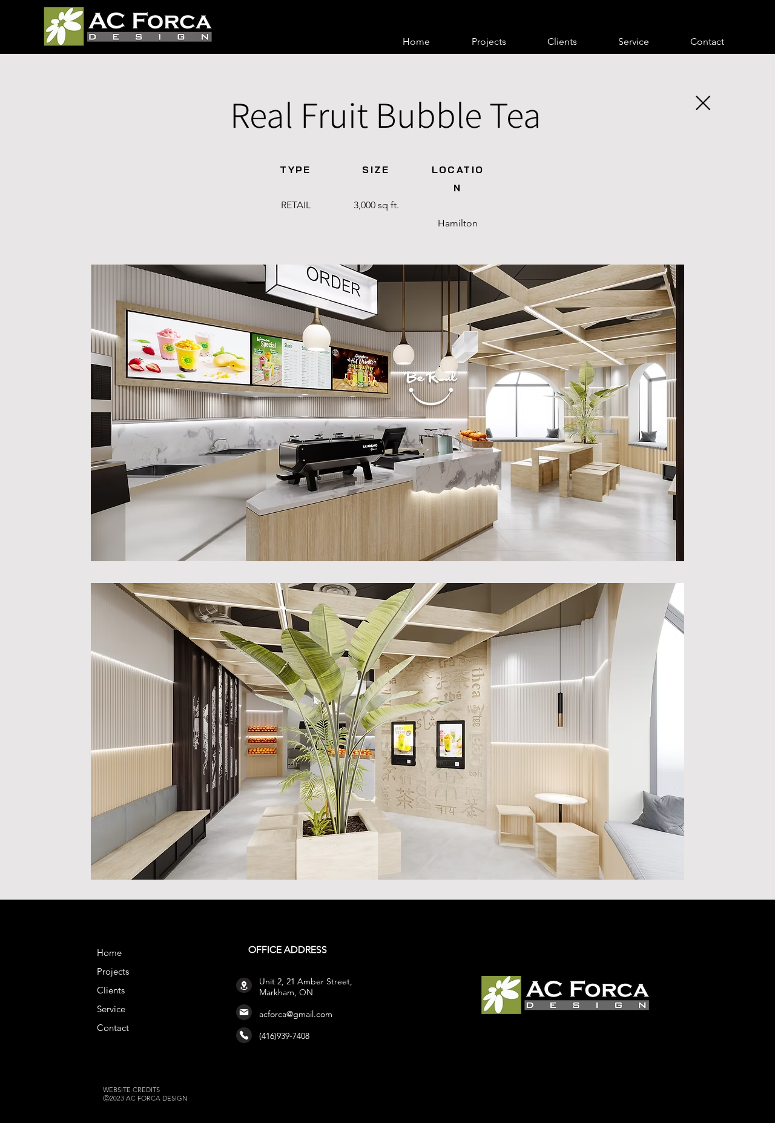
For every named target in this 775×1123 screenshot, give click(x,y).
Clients (111, 990)
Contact (113, 1027)
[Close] (702, 103)
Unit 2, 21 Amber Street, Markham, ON (305, 987)
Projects (113, 971)
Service (111, 1009)
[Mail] (244, 1012)
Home (109, 952)
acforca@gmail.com (295, 1014)
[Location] (244, 985)
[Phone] (244, 1035)
